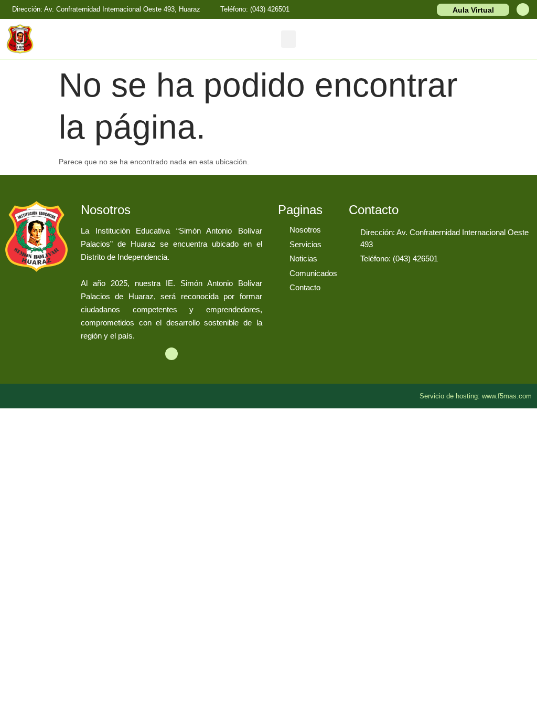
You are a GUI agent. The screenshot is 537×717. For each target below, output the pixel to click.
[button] (288, 39)
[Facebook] (523, 9)
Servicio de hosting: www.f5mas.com (476, 396)
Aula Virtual (473, 10)
